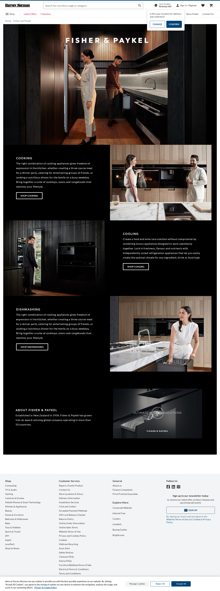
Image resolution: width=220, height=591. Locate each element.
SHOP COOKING (29, 195)
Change (157, 24)
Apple (8, 540)
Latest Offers (30, 14)
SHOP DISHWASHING (32, 347)
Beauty (8, 510)
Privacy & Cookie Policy (45, 587)
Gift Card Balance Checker (72, 514)
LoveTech (9, 544)
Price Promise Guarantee (125, 494)
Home (8, 20)
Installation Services (69, 502)
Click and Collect (67, 506)
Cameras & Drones (14, 498)
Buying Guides (120, 529)
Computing (10, 485)
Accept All (181, 583)
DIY (7, 535)
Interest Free (119, 513)
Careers (116, 518)
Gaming (9, 494)
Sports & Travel (12, 531)
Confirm (174, 24)
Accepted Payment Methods (73, 510)
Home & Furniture (14, 514)
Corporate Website (122, 507)
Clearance (46, 14)
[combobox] (89, 5)
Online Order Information (72, 523)
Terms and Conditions (70, 573)
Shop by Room (12, 548)
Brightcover (118, 535)
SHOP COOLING (135, 266)
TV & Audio (11, 489)
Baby (7, 523)
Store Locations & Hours (71, 494)
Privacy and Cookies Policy (72, 535)
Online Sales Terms (68, 527)
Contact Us (208, 14)
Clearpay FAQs (66, 556)
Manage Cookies (137, 583)
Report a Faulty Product (71, 485)
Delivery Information (69, 498)
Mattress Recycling (68, 544)
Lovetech (117, 524)
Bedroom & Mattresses (16, 519)
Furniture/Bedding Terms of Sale (75, 565)
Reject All (160, 583)
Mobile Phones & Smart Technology (23, 502)
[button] (10, 14)
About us (117, 485)
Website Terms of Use (70, 531)
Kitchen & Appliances (16, 506)
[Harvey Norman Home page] (17, 5)
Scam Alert (64, 548)
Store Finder (192, 14)
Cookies (63, 540)
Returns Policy (66, 519)
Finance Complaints (123, 489)
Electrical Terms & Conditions (74, 569)
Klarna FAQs (65, 560)
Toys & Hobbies (13, 527)
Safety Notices (66, 552)
